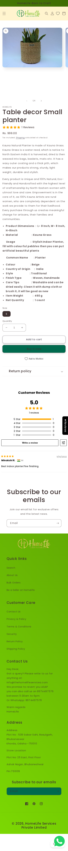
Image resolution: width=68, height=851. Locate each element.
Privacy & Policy (16, 619)
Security (12, 634)
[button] (4, 13)
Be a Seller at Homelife (21, 590)
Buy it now (34, 349)
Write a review (30, 442)
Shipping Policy (16, 648)
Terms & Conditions (19, 626)
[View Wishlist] (58, 13)
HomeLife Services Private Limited (38, 825)
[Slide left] (26, 100)
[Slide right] (41, 100)
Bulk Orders (14, 582)
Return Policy (15, 641)
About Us (12, 575)
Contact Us (14, 611)
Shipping (20, 137)
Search (11, 567)
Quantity (7, 321)
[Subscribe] (57, 523)
